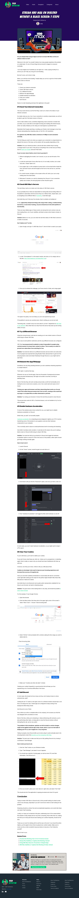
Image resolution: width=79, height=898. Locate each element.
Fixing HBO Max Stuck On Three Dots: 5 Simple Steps (34, 842)
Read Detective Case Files (38, 867)
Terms (23, 883)
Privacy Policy (53, 886)
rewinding (39, 195)
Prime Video (39, 889)
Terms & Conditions (55, 888)
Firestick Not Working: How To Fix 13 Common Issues (34, 838)
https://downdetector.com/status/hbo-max (35, 258)
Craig (41, 23)
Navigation (41, 4)
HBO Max (38, 885)
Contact (23, 887)
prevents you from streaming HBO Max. (41, 735)
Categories (49, 4)
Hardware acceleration (23, 419)
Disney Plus (38, 883)
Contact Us (53, 884)
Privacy (23, 885)
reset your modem (26, 149)
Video (27, 4)
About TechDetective (26, 881)
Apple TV (38, 881)
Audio (33, 4)
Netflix (37, 887)
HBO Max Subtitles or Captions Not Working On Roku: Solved (36, 844)
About (56, 4)
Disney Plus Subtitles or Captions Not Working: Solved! (35, 840)
